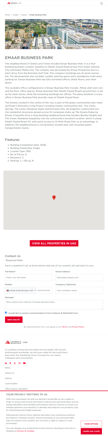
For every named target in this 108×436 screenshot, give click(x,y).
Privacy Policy (78, 327)
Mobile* (8, 284)
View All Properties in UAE (54, 243)
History (8, 378)
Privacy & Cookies (25, 431)
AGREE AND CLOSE (91, 431)
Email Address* (63, 271)
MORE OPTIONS (91, 424)
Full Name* (10, 271)
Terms (64, 327)
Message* (9, 297)
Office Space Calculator (16, 389)
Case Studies (11, 383)
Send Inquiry (13, 320)
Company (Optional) (66, 284)
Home (7, 15)
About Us (9, 373)
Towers (24, 15)
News (7, 367)
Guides (15, 15)
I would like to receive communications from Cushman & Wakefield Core (43, 313)
